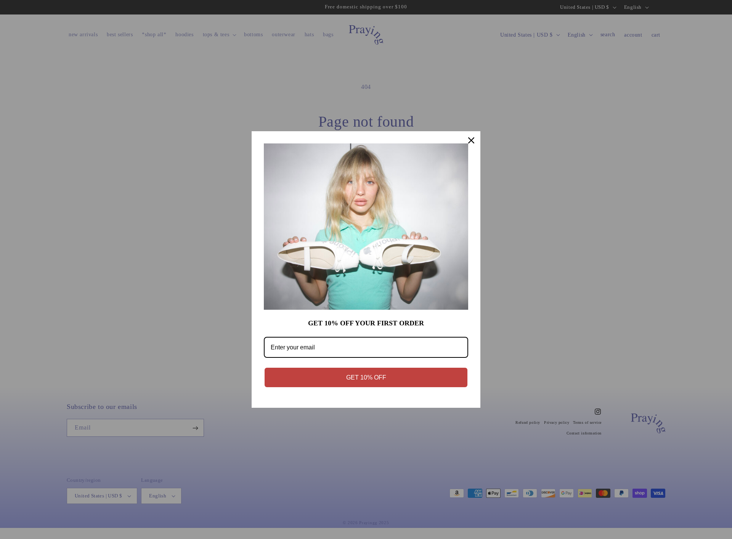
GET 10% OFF (366, 377)
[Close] (471, 140)
